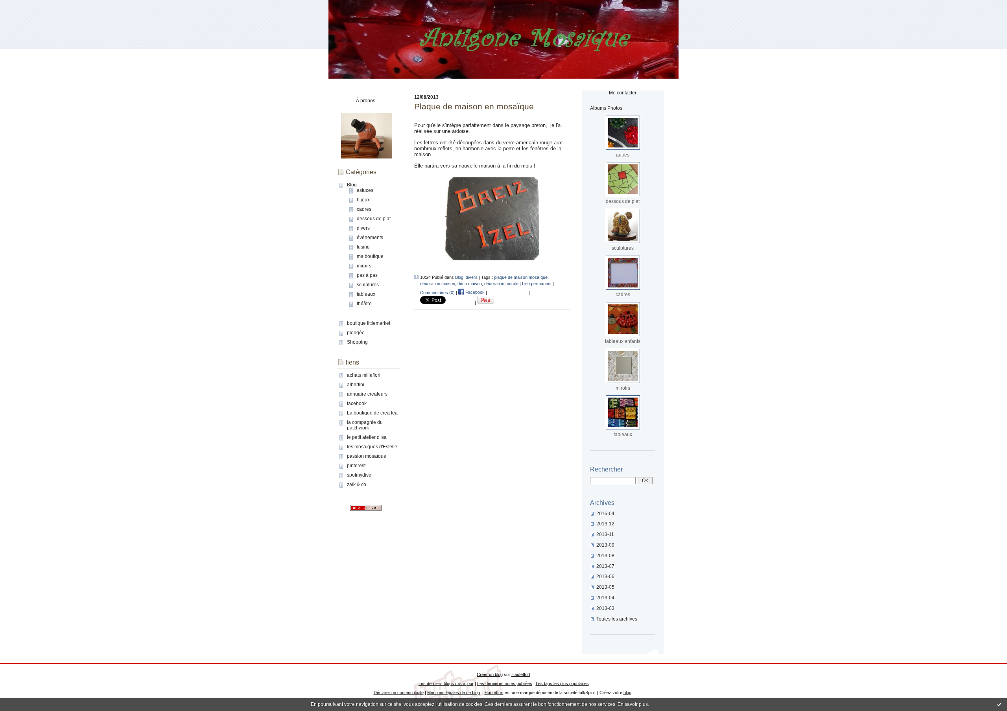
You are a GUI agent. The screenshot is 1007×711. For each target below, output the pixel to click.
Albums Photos (606, 108)
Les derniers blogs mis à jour (446, 683)
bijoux (363, 200)
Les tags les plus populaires (562, 683)
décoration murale (501, 283)
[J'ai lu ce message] (999, 704)
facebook (357, 403)
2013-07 (605, 566)
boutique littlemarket (368, 323)
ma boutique (370, 256)
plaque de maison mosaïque (521, 277)
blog (627, 692)
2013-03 (605, 608)
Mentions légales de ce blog (453, 692)
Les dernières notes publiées (504, 683)
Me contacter (622, 93)
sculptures (368, 284)
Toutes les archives (616, 619)
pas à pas (367, 275)
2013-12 (605, 524)
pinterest (356, 465)
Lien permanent (536, 283)
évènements (370, 237)
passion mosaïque (366, 456)
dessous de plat (374, 218)
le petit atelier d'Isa (367, 437)
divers (363, 228)
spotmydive (359, 475)
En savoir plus (633, 704)
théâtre (364, 303)
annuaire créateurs (367, 394)
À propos (365, 100)
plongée (356, 332)
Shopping (357, 342)
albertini (355, 384)
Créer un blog (490, 674)
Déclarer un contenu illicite (399, 692)
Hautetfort (520, 674)
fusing (363, 247)
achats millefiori (363, 375)
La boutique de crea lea (372, 413)
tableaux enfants (622, 341)
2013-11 (605, 534)
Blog (352, 185)
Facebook (474, 292)
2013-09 (605, 545)
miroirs (364, 266)
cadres (364, 209)
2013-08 (605, 555)
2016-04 (605, 513)
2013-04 (605, 597)
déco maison (469, 283)
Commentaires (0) (437, 292)
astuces (365, 190)
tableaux (366, 294)
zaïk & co (356, 484)
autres (622, 155)
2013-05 (605, 587)
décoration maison (437, 283)
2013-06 (605, 576)
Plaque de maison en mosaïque (474, 106)
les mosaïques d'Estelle (372, 446)
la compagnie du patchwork (365, 425)
